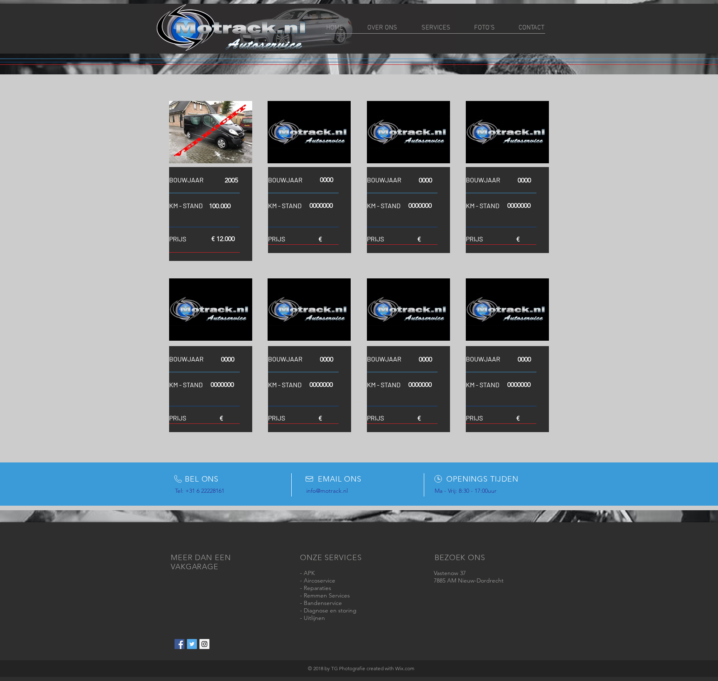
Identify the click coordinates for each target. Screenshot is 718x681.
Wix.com (404, 668)
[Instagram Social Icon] (204, 644)
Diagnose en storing (330, 610)
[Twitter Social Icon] (192, 644)
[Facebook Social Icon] (179, 644)
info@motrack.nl (327, 490)
